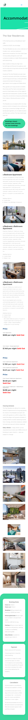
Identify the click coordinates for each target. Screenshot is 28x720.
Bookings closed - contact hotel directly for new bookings (13, 123)
